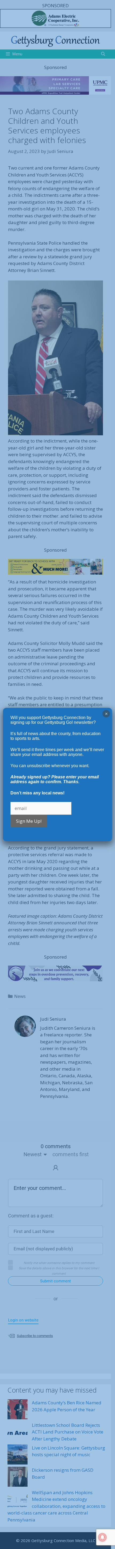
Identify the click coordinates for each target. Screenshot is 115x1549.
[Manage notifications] (102, 1537)
